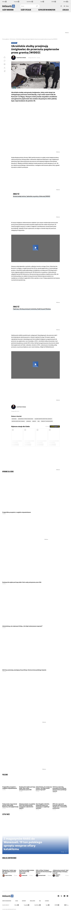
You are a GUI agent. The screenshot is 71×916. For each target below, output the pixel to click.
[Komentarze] (4, 61)
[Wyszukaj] (37, 6)
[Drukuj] (4, 64)
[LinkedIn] (64, 896)
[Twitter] (61, 896)
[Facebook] (58, 896)
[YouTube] (67, 896)
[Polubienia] (4, 57)
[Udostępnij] (4, 71)
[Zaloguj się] (61, 6)
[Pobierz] (4, 68)
